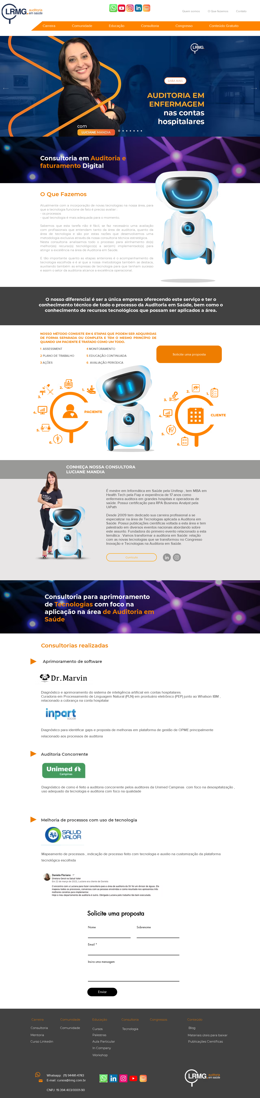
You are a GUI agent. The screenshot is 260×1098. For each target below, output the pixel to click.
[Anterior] (6, 88)
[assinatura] (134, 130)
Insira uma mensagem (101, 961)
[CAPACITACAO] (130, 130)
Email (91, 944)
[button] (49, 24)
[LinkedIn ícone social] (113, 1078)
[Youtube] (122, 8)
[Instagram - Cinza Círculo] (177, 557)
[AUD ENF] (119, 131)
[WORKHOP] (123, 130)
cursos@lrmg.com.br (71, 1080)
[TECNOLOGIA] (141, 130)
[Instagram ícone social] (123, 1078)
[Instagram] (130, 8)
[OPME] (126, 130)
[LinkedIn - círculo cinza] (167, 557)
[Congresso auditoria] (147, 8)
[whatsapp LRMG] (113, 8)
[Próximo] (254, 88)
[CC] (137, 130)
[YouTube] (133, 1078)
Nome (92, 927)
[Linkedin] (138, 8)
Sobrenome (144, 927)
